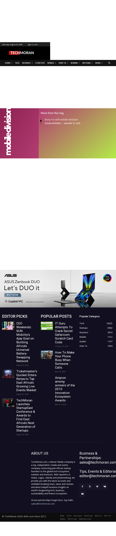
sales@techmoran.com (43, 503)
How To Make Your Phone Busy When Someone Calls (64, 360)
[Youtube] (82, 494)
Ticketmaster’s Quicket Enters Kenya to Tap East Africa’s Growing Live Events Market (26, 380)
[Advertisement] (58, 21)
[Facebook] (82, 486)
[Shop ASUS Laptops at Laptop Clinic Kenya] (58, 288)
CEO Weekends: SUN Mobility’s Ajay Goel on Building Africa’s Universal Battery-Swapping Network (25, 342)
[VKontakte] (105, 486)
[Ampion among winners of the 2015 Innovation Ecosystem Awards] (47, 380)
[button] (109, 63)
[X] (90, 486)
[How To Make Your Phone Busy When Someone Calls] (47, 355)
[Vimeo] (97, 486)
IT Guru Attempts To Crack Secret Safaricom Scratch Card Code (64, 333)
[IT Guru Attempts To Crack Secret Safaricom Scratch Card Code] (47, 326)
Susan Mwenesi (53, 123)
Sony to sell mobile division (61, 119)
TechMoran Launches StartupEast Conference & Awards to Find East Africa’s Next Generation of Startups (25, 415)
